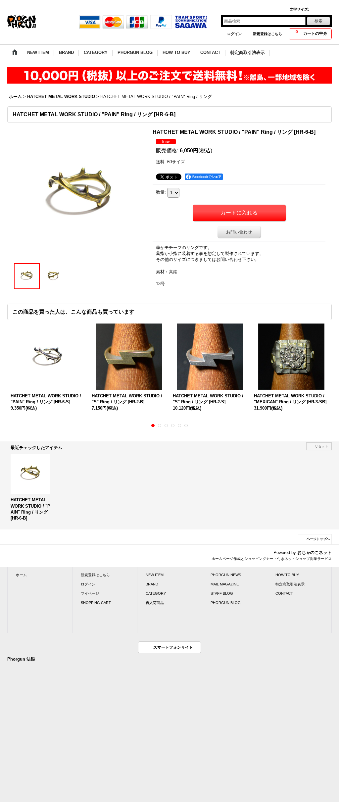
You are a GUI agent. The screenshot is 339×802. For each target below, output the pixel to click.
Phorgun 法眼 (21, 659)
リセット (321, 446)
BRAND (152, 584)
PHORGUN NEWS (226, 575)
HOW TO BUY (287, 575)
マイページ (90, 593)
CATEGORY (156, 593)
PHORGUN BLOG (226, 603)
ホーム (21, 575)
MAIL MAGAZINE (225, 584)
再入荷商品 (155, 603)
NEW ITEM (155, 575)
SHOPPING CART (96, 603)
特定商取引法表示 (290, 584)
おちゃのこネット (314, 552)
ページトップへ (318, 539)
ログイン (234, 34)
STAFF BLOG (222, 593)
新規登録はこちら (267, 34)
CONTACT (284, 593)
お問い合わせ (239, 231)
